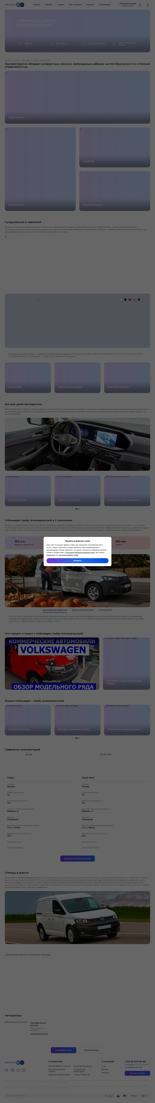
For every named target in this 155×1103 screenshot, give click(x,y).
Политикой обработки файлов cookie (80, 552)
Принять (77, 561)
